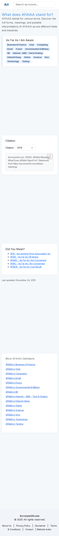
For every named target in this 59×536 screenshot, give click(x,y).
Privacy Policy (23, 525)
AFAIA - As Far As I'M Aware (24, 257)
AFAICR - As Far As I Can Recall (25, 266)
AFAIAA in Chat (13, 369)
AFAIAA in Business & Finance (20, 364)
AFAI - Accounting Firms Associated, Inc (30, 253)
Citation (9, 147)
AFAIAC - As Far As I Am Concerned (28, 260)
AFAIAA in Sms (13, 414)
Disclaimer (40, 525)
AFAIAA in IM (12, 392)
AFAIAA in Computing (16, 373)
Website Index (44, 529)
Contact (29, 529)
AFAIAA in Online (14, 405)
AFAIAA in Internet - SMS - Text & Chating (27, 396)
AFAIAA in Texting (14, 424)
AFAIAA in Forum (14, 382)
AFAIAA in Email (13, 378)
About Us (6, 525)
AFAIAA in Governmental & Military (23, 387)
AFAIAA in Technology (17, 419)
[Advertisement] (29, 101)
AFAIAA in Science (15, 410)
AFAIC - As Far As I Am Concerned (27, 263)
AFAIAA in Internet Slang (18, 401)
